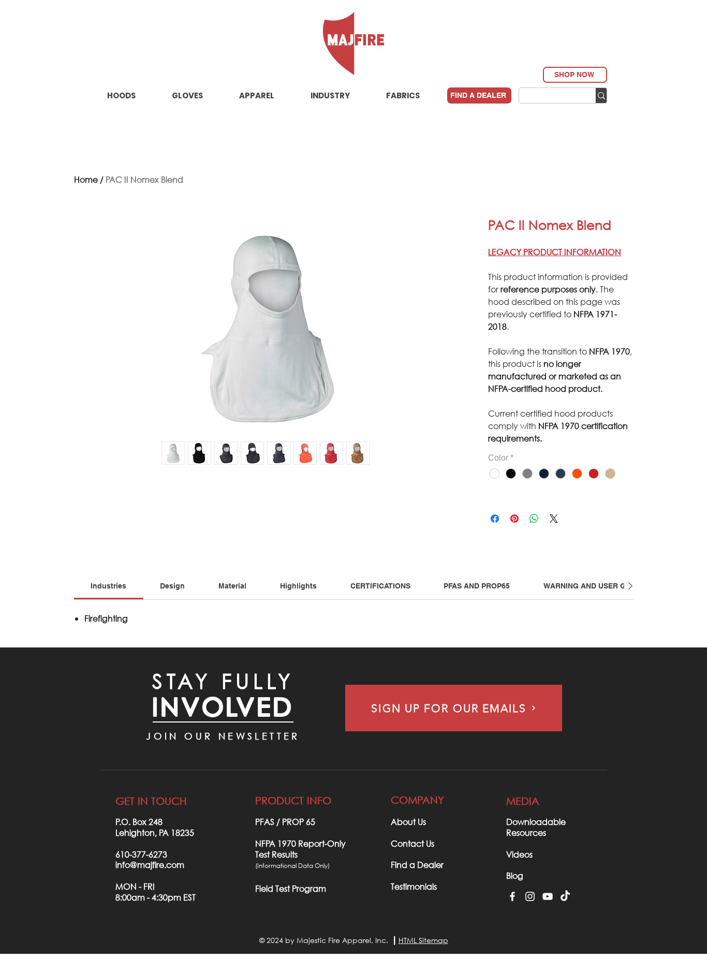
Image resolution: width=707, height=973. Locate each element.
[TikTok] (565, 896)
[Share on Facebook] (495, 518)
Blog (514, 875)
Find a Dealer (417, 864)
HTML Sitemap (423, 940)
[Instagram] (530, 896)
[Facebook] (512, 896)
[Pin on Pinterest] (514, 518)
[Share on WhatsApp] (534, 518)
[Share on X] (554, 518)
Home (86, 179)
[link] (108, 586)
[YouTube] (547, 896)
